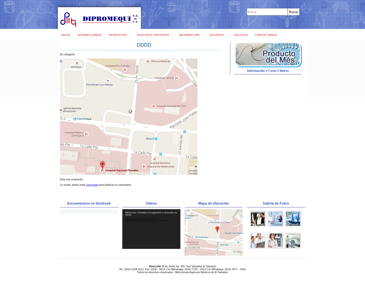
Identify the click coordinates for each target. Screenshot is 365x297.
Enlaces (241, 35)
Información (189, 35)
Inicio (65, 35)
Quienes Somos (90, 35)
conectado (92, 184)
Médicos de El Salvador (214, 272)
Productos (118, 35)
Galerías (217, 35)
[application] (151, 229)
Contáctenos (266, 35)
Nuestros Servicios (153, 35)
